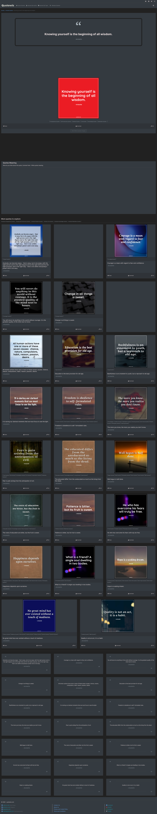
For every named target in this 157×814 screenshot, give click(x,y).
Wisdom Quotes (76, 121)
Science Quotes (45, 634)
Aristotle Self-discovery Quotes (23, 221)
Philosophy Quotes (116, 423)
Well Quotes (147, 475)
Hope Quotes (118, 580)
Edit (153, 126)
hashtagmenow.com (13, 811)
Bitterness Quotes (68, 528)
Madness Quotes (15, 634)
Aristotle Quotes (9, 10)
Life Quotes (84, 121)
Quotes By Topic (43, 5)
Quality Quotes (85, 634)
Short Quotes (83, 421)
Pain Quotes (13, 475)
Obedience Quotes (75, 421)
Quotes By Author (32, 5)
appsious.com (6, 809)
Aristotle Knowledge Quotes (61, 221)
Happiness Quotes (7, 580)
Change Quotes (59, 316)
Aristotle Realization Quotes (74, 221)
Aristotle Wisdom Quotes (37, 221)
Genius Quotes (6, 634)
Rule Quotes (67, 421)
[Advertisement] (30, 62)
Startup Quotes (37, 634)
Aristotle (79, 39)
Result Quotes (25, 528)
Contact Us (57, 805)
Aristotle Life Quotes (49, 221)
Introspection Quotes (55, 121)
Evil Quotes (28, 475)
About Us (56, 807)
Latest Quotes (21, 5)
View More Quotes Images (79, 130)
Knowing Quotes (135, 421)
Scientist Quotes (53, 634)
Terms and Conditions (59, 811)
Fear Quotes (6, 475)
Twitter (109, 811)
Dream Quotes (111, 580)
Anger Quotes (6, 259)
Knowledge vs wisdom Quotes (115, 421)
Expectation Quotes (36, 475)
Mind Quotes (23, 634)
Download (79, 126)
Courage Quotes (112, 259)
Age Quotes (58, 369)
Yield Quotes (32, 528)
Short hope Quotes (142, 580)
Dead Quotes (84, 475)
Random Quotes (56, 5)
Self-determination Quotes (36, 580)
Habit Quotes (93, 634)
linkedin (109, 807)
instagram (110, 809)
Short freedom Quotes (92, 421)
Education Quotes (60, 475)
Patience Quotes (59, 528)
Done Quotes (141, 475)
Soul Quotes (68, 580)
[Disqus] (78, 190)
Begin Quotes (111, 475)
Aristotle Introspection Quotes (8, 221)
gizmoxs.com (9, 807)
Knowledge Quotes (92, 121)
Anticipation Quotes (20, 475)
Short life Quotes (133, 580)
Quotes (2, 10)
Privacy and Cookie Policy (61, 809)
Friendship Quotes (60, 580)
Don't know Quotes (144, 421)
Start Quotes (118, 475)
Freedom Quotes (60, 421)
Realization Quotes (102, 121)
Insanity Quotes (29, 634)
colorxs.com (9, 805)
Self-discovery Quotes (66, 121)
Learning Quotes (125, 423)
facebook (110, 805)
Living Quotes (77, 475)
